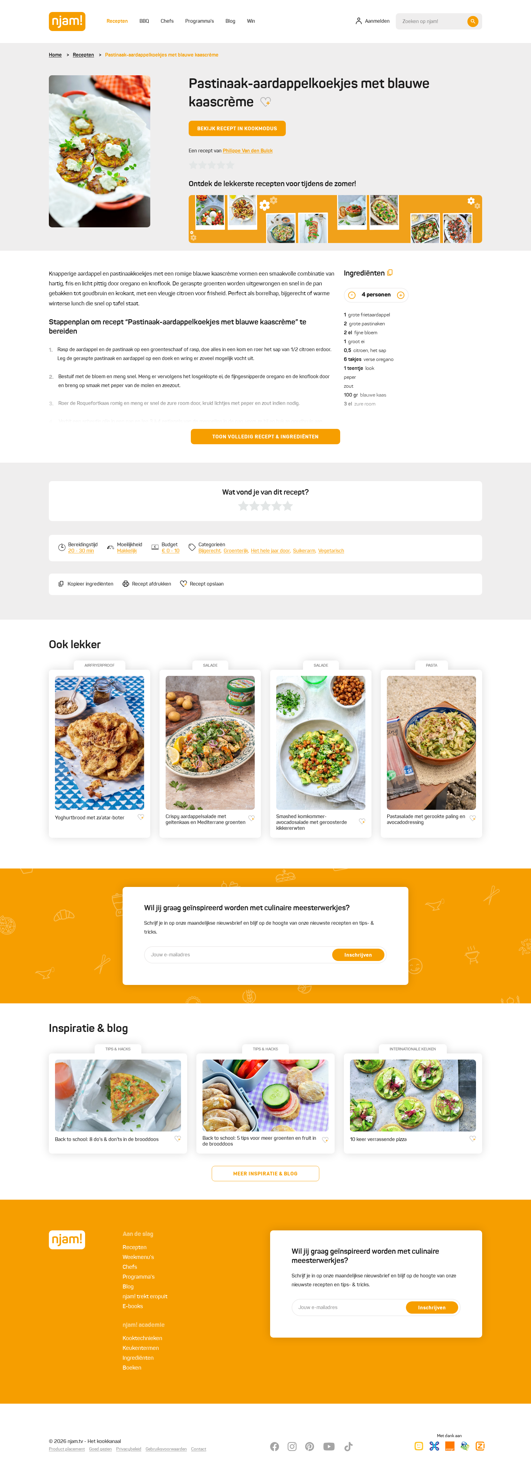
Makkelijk (127, 551)
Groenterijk (236, 551)
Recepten (83, 55)
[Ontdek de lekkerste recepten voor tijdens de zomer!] (335, 219)
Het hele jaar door (270, 551)
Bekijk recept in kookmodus (237, 129)
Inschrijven (358, 955)
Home (55, 55)
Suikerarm (304, 551)
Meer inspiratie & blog (265, 1174)
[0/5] (212, 165)
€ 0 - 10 (170, 551)
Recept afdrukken (151, 584)
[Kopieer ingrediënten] (390, 274)
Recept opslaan (207, 584)
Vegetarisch (331, 551)
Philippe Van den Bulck (248, 151)
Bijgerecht (210, 551)
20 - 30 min (81, 551)
